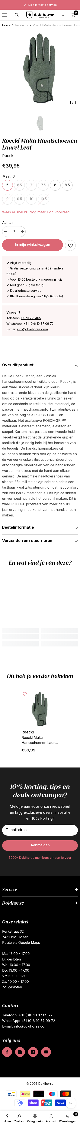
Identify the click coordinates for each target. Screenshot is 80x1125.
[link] (70, 245)
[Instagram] (20, 1052)
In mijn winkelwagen (32, 244)
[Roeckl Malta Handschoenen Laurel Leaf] (40, 709)
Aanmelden (40, 845)
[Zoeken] (16, 15)
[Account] (63, 15)
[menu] (4, 15)
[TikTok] (33, 1052)
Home (6, 25)
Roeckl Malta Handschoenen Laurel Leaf (40, 740)
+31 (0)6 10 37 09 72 (38, 324)
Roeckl (8, 155)
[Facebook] (7, 1052)
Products (21, 25)
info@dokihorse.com (32, 329)
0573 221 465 (31, 318)
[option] (40, 4)
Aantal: (7, 222)
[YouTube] (46, 1052)
